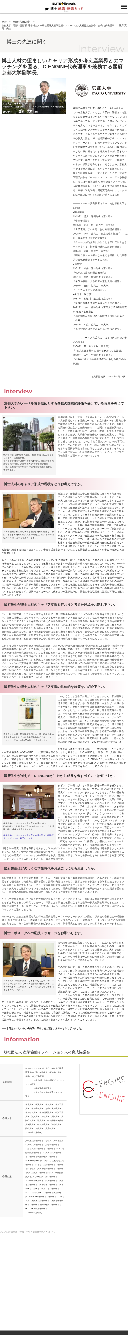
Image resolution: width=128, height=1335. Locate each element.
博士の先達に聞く (21, 21)
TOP (4, 21)
